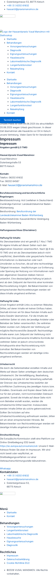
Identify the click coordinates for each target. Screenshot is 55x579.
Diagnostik (15, 50)
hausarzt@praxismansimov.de (25, 185)
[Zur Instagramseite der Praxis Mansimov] (7, 22)
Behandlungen (14, 42)
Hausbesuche (17, 57)
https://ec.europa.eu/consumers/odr (18, 446)
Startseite (11, 39)
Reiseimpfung (17, 68)
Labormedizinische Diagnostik (25, 61)
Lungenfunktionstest (21, 65)
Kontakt (11, 72)
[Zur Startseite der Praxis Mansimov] (27, 33)
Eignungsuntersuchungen (23, 54)
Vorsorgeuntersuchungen (23, 46)
